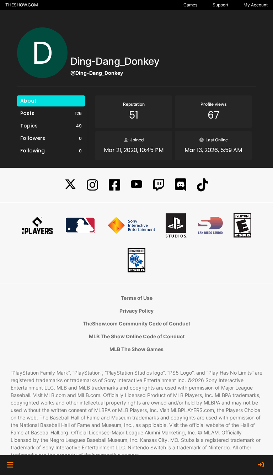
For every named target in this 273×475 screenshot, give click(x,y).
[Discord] (180, 185)
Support (220, 4)
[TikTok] (202, 185)
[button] (10, 465)
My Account (255, 4)
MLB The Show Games (136, 349)
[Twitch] (158, 185)
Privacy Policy (136, 311)
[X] (70, 185)
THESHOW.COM (21, 4)
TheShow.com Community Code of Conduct (136, 323)
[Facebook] (114, 185)
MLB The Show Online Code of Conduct (136, 336)
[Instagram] (92, 185)
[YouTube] (136, 185)
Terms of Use (136, 298)
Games (190, 4)
